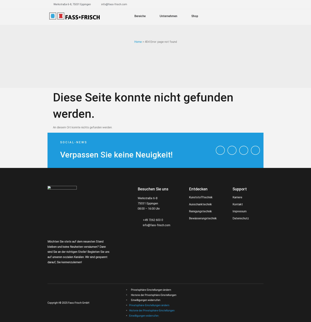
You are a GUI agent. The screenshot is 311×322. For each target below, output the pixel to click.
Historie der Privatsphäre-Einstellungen (153, 295)
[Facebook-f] (49, 269)
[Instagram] (220, 150)
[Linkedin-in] (71, 269)
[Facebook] (231, 150)
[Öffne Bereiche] (148, 16)
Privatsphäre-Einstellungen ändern (151, 289)
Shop (194, 16)
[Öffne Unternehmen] (179, 16)
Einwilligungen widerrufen (145, 300)
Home (138, 42)
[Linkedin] (255, 150)
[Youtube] (243, 150)
